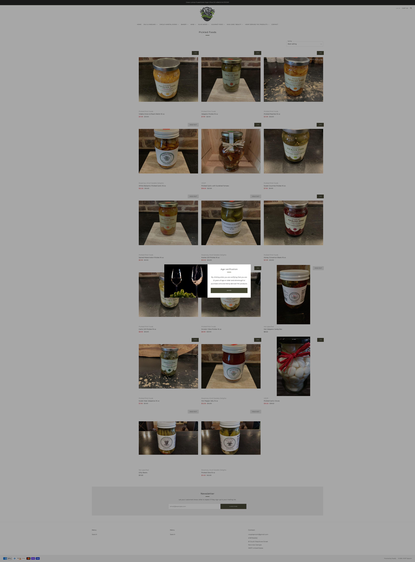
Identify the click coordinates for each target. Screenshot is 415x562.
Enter (229, 290)
